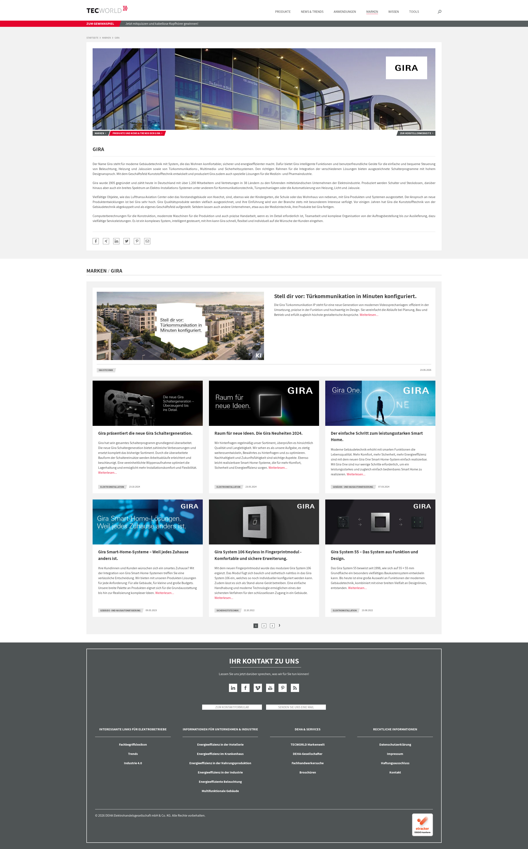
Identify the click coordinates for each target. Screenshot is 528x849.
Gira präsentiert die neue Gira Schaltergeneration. (145, 433)
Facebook (245, 688)
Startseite (92, 38)
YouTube (270, 688)
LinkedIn (233, 688)
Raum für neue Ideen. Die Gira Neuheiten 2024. (258, 433)
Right (279, 625)
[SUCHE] (439, 12)
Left (248, 625)
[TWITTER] (127, 241)
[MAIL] (147, 241)
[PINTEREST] (137, 241)
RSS (295, 688)
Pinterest (282, 688)
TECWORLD (107, 9)
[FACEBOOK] (96, 241)
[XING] (106, 241)
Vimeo (258, 688)
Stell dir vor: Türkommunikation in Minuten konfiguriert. (345, 296)
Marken (106, 38)
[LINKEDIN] (116, 241)
